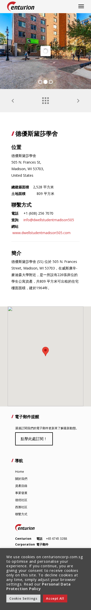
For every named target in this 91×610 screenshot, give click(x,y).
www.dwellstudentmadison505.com (41, 232)
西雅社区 (21, 507)
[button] (45, 351)
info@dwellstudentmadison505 (49, 219)
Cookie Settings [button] (23, 598)
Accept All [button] (55, 598)
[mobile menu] (81, 6)
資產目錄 (21, 486)
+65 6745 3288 (56, 538)
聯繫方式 (21, 514)
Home (19, 471)
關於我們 (21, 479)
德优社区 (21, 500)
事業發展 (21, 493)
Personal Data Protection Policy (38, 586)
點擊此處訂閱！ (34, 438)
